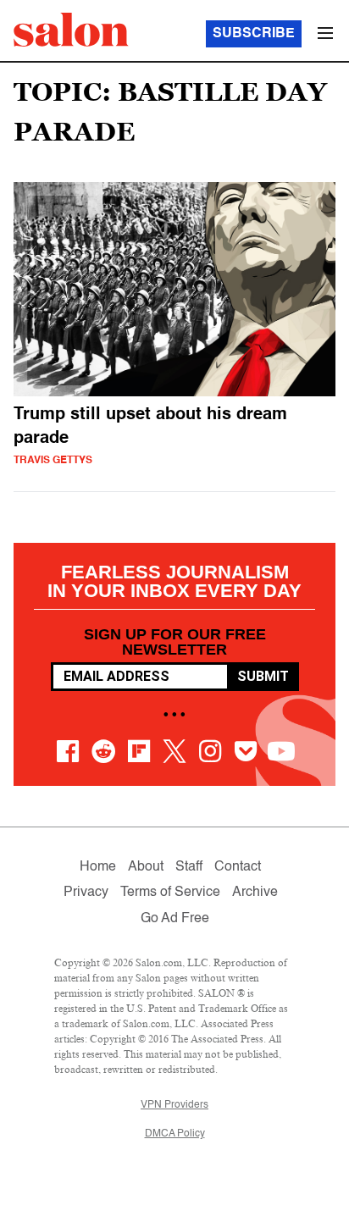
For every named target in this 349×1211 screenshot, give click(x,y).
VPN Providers (174, 1105)
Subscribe (254, 34)
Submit (263, 676)
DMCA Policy (175, 1134)
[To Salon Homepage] (71, 30)
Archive (255, 892)
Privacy (86, 892)
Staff (188, 867)
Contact (237, 867)
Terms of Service (170, 892)
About (145, 867)
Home (98, 867)
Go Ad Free (175, 919)
